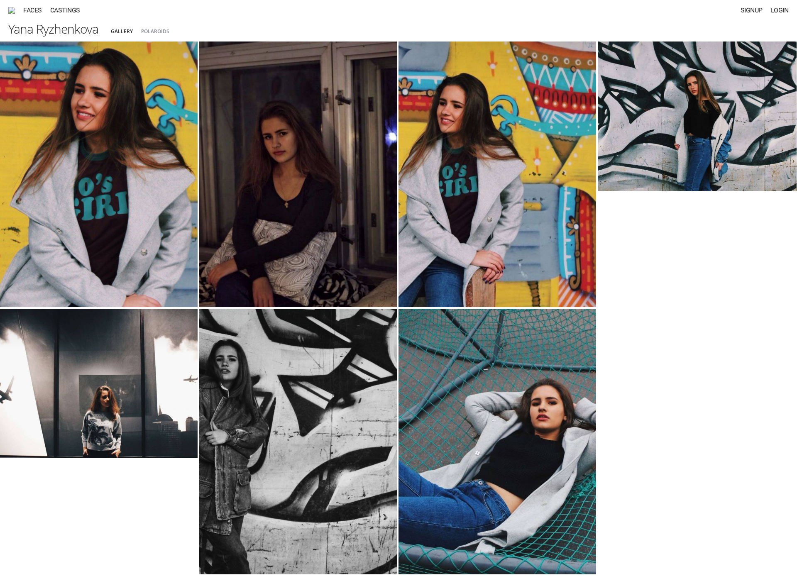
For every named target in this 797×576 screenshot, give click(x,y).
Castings (65, 10)
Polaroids (155, 31)
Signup (752, 10)
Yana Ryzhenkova (53, 28)
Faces (32, 10)
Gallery (122, 31)
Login (780, 10)
